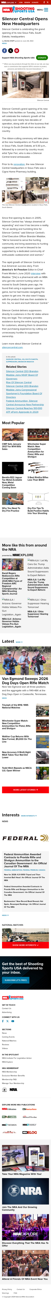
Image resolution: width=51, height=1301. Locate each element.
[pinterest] (17, 49)
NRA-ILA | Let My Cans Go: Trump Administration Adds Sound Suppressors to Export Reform (38, 585)
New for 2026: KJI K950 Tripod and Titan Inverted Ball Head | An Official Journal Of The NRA (24, 877)
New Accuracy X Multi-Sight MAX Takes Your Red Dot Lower (16, 755)
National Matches (12, 925)
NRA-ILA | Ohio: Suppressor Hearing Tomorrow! (38, 614)
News (4, 43)
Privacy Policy (7, 1289)
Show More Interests (31, 945)
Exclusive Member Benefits (13, 1075)
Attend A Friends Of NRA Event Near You (25, 1279)
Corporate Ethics (36, 1289)
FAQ (15, 1293)
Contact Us (6, 1008)
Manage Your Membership (13, 1083)
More (18, 642)
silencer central (13, 359)
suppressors (11, 361)
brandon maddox (26, 361)
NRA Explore (7, 1062)
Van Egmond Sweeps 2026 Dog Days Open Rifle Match (25, 681)
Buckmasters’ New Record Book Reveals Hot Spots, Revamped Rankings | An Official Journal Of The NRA (25, 904)
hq (23, 359)
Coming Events (8, 1036)
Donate (35, 2)
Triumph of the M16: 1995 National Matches (15, 706)
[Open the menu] (46, 9)
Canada (41, 870)
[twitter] (10, 49)
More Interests (28, 816)
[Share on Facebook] (4, 49)
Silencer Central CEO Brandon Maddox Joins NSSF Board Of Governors (22, 375)
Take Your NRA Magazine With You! (21, 1174)
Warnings (5, 1293)
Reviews (5, 1044)
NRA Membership (9, 1071)
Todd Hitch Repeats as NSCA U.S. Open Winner (17, 769)
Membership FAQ (9, 1079)
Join (21, 2)
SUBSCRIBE (16, 980)
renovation (19, 164)
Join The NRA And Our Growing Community (19, 1208)
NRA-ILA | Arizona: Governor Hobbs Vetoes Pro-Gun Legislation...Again (11, 622)
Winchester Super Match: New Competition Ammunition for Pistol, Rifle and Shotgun (16, 724)
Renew (27, 2)
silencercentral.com (12, 347)
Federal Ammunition (13, 870)
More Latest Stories (31, 789)
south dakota (31, 359)
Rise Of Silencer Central (19, 382)
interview (36, 273)
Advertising (7, 1012)
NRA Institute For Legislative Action (17, 1058)
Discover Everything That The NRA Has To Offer (25, 1244)
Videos (5, 1048)
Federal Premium (30, 870)
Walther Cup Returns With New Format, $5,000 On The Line (17, 739)
